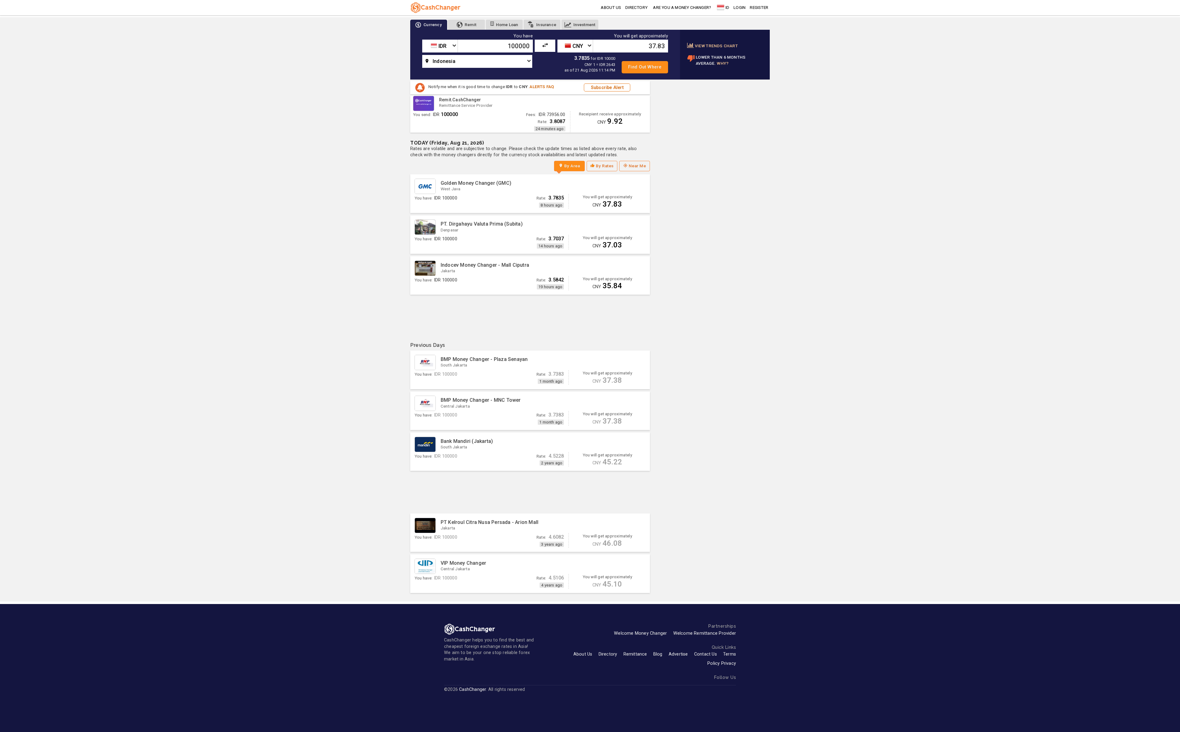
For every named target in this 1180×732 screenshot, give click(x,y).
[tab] (428, 25)
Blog (658, 654)
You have (523, 36)
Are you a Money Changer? (682, 7)
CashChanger (472, 689)
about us (611, 7)
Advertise (678, 654)
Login (739, 7)
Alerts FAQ (541, 86)
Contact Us (705, 654)
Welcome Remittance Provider (704, 633)
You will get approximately (641, 36)
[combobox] (440, 46)
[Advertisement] (530, 316)
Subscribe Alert (607, 87)
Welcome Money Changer (640, 633)
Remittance (635, 654)
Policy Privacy (721, 663)
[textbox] (440, 46)
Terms (729, 654)
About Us (582, 654)
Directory (636, 7)
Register (759, 7)
